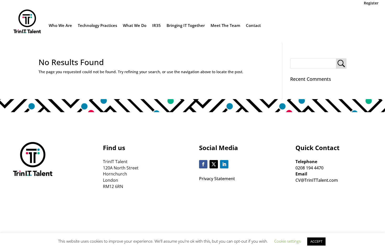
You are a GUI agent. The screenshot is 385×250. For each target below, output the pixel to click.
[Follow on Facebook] (203, 164)
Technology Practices (97, 25)
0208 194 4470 (309, 168)
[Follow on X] (214, 164)
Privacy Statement (217, 178)
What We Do (134, 25)
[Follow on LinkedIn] (224, 164)
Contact (253, 25)
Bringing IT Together (186, 25)
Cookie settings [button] (287, 241)
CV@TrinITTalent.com (316, 180)
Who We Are (60, 25)
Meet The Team (225, 25)
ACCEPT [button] (316, 241)
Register (371, 3)
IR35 (156, 25)
